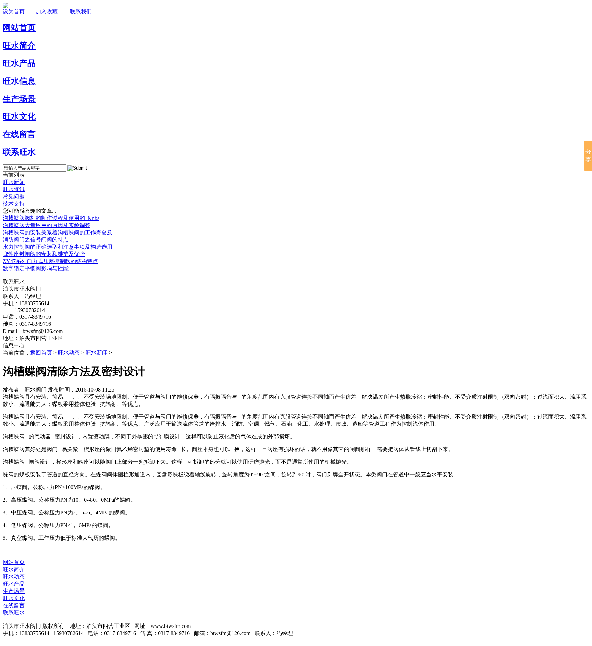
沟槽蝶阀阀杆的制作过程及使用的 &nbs (51, 218)
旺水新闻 (14, 182)
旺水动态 (69, 353)
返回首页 (41, 353)
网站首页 (14, 562)
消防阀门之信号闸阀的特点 (36, 240)
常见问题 (14, 196)
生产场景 (14, 591)
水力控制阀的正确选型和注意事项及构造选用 (57, 247)
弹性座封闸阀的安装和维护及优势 (44, 254)
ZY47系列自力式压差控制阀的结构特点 (50, 261)
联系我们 (81, 11)
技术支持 (14, 204)
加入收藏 (47, 11)
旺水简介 (14, 569)
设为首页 (14, 11)
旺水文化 (14, 598)
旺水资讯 (14, 189)
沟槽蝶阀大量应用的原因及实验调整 (46, 225)
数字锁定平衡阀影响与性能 (36, 268)
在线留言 (14, 605)
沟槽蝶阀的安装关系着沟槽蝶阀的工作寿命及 (57, 232)
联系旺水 (14, 613)
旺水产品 (14, 584)
